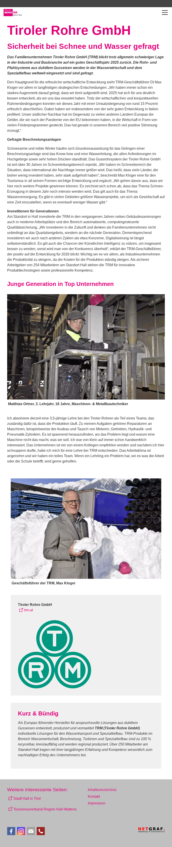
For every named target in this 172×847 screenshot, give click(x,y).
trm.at (28, 610)
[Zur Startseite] (13, 12)
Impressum (96, 803)
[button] (164, 12)
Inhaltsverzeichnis (102, 790)
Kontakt (94, 796)
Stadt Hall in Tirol (27, 798)
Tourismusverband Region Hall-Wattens (45, 809)
